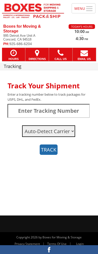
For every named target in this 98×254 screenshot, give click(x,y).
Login (80, 244)
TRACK (48, 149)
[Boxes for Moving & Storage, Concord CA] (33, 10)
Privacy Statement (27, 244)
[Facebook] (49, 249)
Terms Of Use (57, 244)
